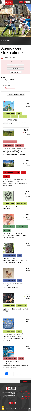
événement (5, 41)
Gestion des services (23, 408)
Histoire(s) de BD (10, 120)
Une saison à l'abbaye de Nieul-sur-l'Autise (14, 180)
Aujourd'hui (15, 65)
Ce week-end (15, 68)
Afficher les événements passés (15, 94)
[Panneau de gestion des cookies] (3, 408)
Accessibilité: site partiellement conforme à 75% (15, 408)
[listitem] (19, 2)
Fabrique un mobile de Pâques (13, 285)
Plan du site (26, 396)
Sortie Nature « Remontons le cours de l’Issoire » (15, 150)
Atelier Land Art (10, 259)
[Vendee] (7, 3)
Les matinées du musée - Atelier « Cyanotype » (14, 335)
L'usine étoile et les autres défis (15, 310)
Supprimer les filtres (10, 88)
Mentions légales (25, 388)
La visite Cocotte (11, 207)
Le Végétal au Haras (12, 233)
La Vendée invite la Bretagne (12, 363)
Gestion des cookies (24, 398)
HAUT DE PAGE (26, 381)
